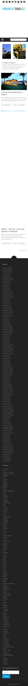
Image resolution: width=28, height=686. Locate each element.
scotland (5, 619)
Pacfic (5, 600)
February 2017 (7, 406)
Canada (5, 499)
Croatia (5, 511)
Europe (5, 527)
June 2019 (6, 358)
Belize (5, 487)
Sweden (5, 631)
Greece (5, 542)
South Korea (6, 626)
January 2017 (7, 408)
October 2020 (7, 331)
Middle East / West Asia (9, 583)
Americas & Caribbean (9, 472)
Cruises (5, 513)
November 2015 (7, 428)
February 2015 (7, 444)
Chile (5, 504)
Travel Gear (6, 643)
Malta (5, 576)
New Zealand (7, 595)
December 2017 (7, 389)
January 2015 (7, 446)
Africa (5, 470)
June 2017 (6, 399)
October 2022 (7, 295)
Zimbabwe (6, 664)
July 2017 (6, 398)
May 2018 (6, 380)
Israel (5, 557)
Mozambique (7, 588)
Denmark (6, 518)
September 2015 (8, 432)
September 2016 (8, 415)
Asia (4, 477)
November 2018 (7, 370)
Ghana (5, 539)
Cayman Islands (7, 503)
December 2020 (7, 327)
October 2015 (7, 430)
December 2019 (7, 348)
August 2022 (6, 298)
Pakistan (5, 602)
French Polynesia (7, 535)
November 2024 (7, 269)
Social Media (6, 623)
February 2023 (7, 291)
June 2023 (6, 285)
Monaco (5, 585)
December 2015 (7, 427)
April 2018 (6, 382)
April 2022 (6, 303)
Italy (5, 559)
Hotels (5, 546)
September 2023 (8, 279)
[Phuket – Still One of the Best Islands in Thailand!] (14, 168)
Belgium (5, 486)
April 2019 (6, 362)
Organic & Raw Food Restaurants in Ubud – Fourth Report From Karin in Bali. (16, 55)
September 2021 (8, 315)
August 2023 (6, 281)
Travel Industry (7, 645)
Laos (5, 568)
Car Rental (6, 501)
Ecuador (5, 523)
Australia (5, 479)
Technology (6, 640)
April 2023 (6, 288)
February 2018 (7, 386)
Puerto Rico (6, 611)
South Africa (6, 624)
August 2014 (6, 454)
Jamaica (5, 561)
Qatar (5, 612)
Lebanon (5, 571)
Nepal (5, 592)
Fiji (4, 530)
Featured (6, 528)
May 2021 (6, 321)
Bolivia (5, 489)
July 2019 (6, 357)
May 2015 (6, 439)
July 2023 (6, 283)
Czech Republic (7, 516)
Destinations (6, 520)
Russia (5, 616)
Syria (5, 635)
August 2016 (6, 416)
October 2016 (7, 413)
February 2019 (7, 365)
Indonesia (6, 552)
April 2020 (6, 341)
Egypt (5, 525)
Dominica (6, 522)
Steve (15, 105)
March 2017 (6, 404)
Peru (5, 604)
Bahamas (6, 484)
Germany (6, 537)
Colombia (6, 508)
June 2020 (6, 338)
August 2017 (6, 396)
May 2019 (6, 360)
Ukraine (5, 652)
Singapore (6, 621)
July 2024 (6, 274)
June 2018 (6, 379)
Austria (5, 480)
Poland (5, 607)
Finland (5, 532)
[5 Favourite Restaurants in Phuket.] (14, 81)
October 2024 (7, 271)
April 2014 (6, 461)
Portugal (5, 609)
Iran (4, 554)
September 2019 (8, 353)
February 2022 (7, 307)
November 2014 (7, 449)
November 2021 (7, 312)
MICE (5, 581)
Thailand (22, 105)
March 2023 (6, 290)
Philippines (6, 605)
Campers (6, 498)
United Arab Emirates (8, 655)
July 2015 (6, 435)
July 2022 (6, 300)
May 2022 (6, 302)
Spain (5, 628)
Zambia (5, 662)
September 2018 (8, 374)
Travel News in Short (8, 647)
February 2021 (7, 326)
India (5, 551)
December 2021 (7, 310)
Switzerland (6, 633)
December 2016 (7, 410)
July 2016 (6, 418)
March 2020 (6, 343)
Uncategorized (7, 653)
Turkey (5, 648)
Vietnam (5, 660)
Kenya (5, 566)
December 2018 (7, 369)
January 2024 (7, 276)
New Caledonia (7, 593)
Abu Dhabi (6, 468)
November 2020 (7, 329)
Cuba (5, 515)
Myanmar (6, 590)
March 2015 (6, 442)
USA (4, 657)
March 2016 (6, 423)
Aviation (5, 482)
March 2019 (6, 363)
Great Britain (6, 540)
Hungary (5, 547)
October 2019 (7, 351)
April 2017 (6, 403)
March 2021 (6, 324)
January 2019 (7, 367)
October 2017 (7, 392)
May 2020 (6, 339)
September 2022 (8, 297)
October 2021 (7, 314)
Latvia (5, 569)
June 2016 (6, 420)
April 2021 (6, 322)
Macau (5, 573)
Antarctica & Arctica (8, 474)
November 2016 (7, 411)
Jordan (5, 564)
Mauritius (6, 578)
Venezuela (6, 659)
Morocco (6, 587)
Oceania (5, 599)
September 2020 (8, 333)
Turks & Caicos (7, 650)
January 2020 (7, 346)
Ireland (5, 556)
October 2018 (7, 372)
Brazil (5, 492)
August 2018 (6, 375)
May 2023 (6, 286)
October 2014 (7, 451)
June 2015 (6, 437)
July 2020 (6, 336)
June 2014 (6, 458)
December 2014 (7, 447)
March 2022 (6, 305)
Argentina (6, 475)
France (5, 534)
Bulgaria (5, 494)
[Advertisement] (14, 26)
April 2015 (6, 440)
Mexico (5, 580)
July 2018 (6, 377)
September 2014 (8, 452)
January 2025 (7, 267)
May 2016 (6, 422)
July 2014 (6, 456)
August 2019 (6, 355)
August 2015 (6, 434)
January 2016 (7, 425)
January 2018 (7, 387)
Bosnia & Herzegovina (9, 491)
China (5, 506)
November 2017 (7, 391)
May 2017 (6, 401)
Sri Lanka (6, 629)
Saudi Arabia (6, 617)
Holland (5, 544)
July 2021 (6, 317)
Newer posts (22, 250)
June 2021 (6, 319)
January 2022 (7, 309)
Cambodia (6, 496)
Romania (5, 614)
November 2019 (7, 350)
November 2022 (7, 293)
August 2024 (6, 273)
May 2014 (6, 459)
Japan (5, 563)
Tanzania (6, 638)
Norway (5, 597)
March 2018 (6, 384)
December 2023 (7, 278)
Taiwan (5, 636)
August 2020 (6, 334)
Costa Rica (6, 510)
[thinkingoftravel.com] (14, 8)
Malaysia (6, 575)
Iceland (5, 549)
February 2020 (7, 345)
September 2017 (8, 394)
